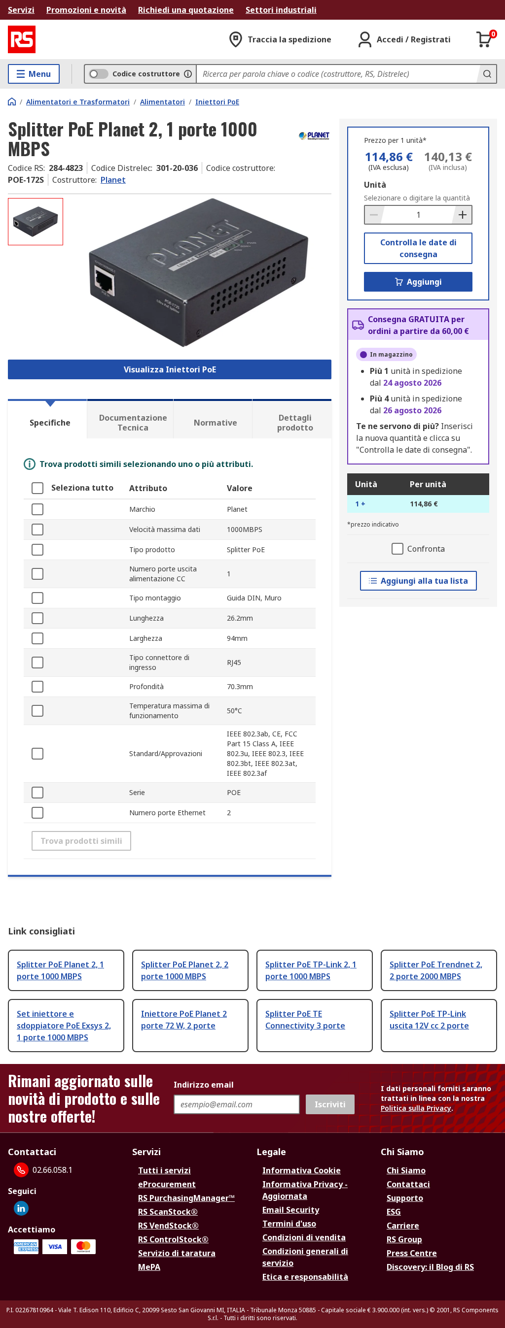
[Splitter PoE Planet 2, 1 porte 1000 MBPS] (198, 272)
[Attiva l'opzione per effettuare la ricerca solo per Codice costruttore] (188, 74)
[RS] (22, 39)
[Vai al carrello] (484, 39)
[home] (12, 101)
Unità (375, 184)
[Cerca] (486, 74)
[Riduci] (375, 215)
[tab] (47, 418)
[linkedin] (21, 1208)
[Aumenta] (461, 215)
